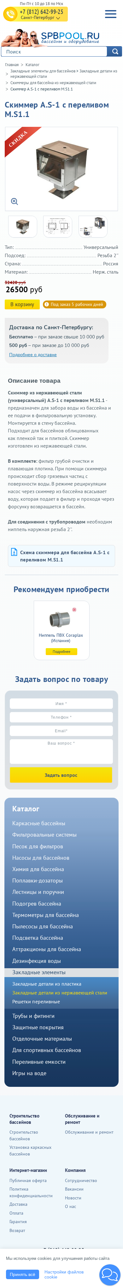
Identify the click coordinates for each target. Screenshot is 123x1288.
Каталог (32, 64)
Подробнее (61, 651)
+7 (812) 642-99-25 (41, 11)
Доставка (18, 1204)
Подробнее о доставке (33, 355)
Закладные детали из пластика (47, 984)
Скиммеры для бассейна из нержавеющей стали (53, 82)
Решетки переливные (36, 1001)
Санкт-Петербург (37, 17)
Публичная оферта (28, 1180)
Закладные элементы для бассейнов (42, 71)
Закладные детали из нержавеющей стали (60, 992)
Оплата (16, 1213)
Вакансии (74, 1189)
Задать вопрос (61, 775)
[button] (109, 1274)
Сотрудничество (81, 1180)
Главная (12, 64)
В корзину (22, 304)
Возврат (17, 1230)
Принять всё (22, 1274)
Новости (73, 1198)
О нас (70, 1206)
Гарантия (18, 1221)
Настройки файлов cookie (64, 1274)
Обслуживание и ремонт (89, 1132)
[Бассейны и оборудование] (60, 37)
